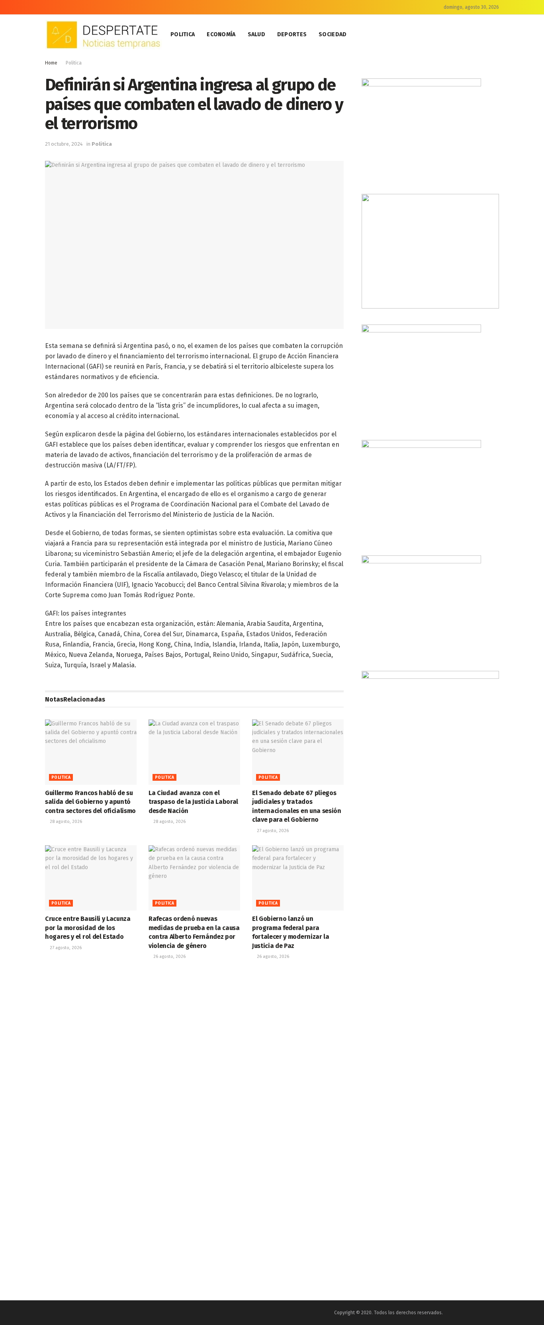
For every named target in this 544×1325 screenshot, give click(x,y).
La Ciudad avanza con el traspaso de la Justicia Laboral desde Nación (193, 802)
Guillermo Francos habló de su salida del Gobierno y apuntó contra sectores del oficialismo (90, 802)
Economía (221, 34)
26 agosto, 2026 (169, 956)
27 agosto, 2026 (272, 830)
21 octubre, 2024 (64, 144)
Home (51, 63)
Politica (182, 34)
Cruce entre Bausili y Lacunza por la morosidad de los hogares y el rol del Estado (88, 927)
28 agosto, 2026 (65, 821)
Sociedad (332, 34)
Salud (256, 34)
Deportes (292, 34)
